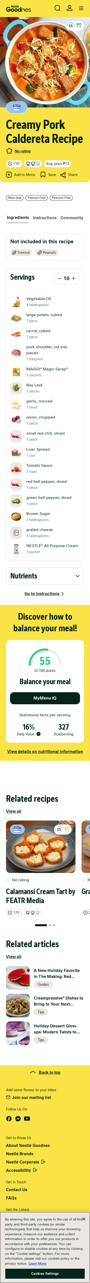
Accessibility (18, 1170)
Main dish (15, 198)
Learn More (37, 1263)
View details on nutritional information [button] (45, 751)
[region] (45, 1247)
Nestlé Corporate (22, 1162)
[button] (75, 26)
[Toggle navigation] (81, 9)
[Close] (84, 1218)
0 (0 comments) (9, 151)
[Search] (57, 8)
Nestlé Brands (19, 1153)
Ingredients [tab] (18, 217)
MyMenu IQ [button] (45, 698)
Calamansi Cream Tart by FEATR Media (40, 896)
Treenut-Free (37, 198)
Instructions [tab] (44, 217)
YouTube (27, 1119)
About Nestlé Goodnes (28, 1145)
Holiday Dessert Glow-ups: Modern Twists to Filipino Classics (55, 1029)
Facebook (9, 1119)
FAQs (11, 1198)
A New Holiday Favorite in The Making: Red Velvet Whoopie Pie (57, 974)
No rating (23, 151)
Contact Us (16, 1189)
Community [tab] (71, 217)
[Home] (18, 8)
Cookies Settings (45, 1273)
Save (52, 174)
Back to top (49, 1072)
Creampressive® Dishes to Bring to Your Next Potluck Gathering (59, 1001)
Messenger (18, 1119)
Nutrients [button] (23, 575)
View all (14, 811)
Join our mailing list (31, 1097)
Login (69, 8)
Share (73, 174)
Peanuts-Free (61, 198)
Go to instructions (42, 593)
